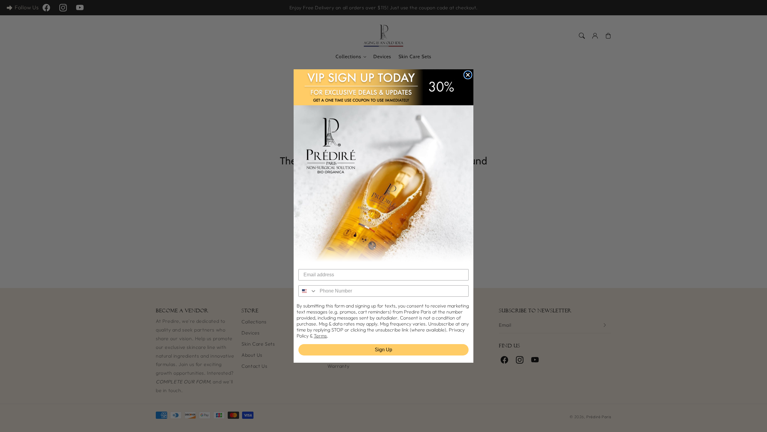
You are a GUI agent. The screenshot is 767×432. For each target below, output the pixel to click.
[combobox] (308, 291)
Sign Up (383, 349)
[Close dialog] (468, 75)
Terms (320, 336)
